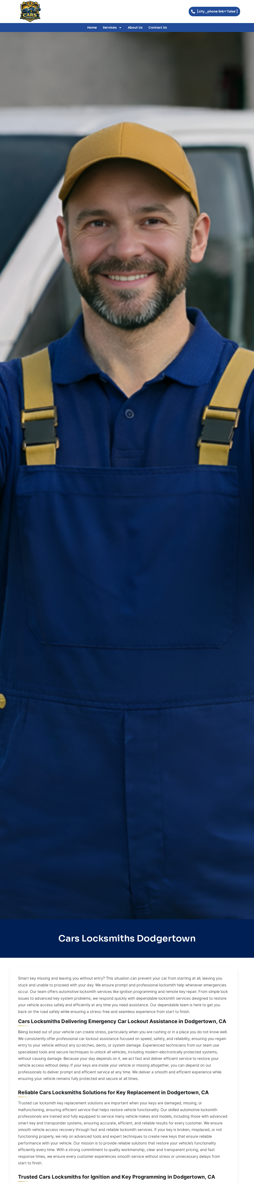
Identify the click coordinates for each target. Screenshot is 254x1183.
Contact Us (157, 27)
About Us (135, 27)
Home (92, 27)
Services (110, 27)
